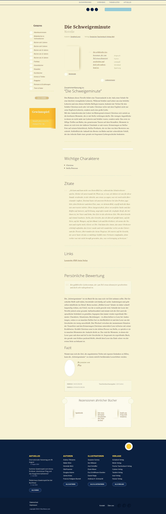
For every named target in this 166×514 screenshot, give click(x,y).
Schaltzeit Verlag (118, 460)
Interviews (101, 2)
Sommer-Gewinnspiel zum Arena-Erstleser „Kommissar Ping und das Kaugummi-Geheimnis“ (41, 471)
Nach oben (128, 446)
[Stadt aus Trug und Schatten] (114, 413)
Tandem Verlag (117, 472)
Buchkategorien (85, 2)
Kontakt (102, 505)
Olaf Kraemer (67, 469)
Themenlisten (114, 2)
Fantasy (36, 61)
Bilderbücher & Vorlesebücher (39, 37)
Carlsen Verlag (117, 469)
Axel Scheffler (92, 466)
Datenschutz (34, 502)
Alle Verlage (119, 484)
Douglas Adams (68, 472)
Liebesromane (110, 80)
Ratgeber (37, 80)
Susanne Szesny (93, 460)
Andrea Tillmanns (69, 460)
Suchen (129, 10)
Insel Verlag (116, 475)
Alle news (35, 490)
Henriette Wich (68, 466)
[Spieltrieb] (70, 413)
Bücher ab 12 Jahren (41, 54)
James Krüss (67, 475)
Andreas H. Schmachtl (95, 479)
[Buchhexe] (42, 11)
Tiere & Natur (38, 88)
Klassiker (37, 69)
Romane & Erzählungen (42, 84)
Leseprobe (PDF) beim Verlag (76, 260)
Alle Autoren (70, 484)
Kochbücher (38, 73)
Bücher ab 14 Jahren (41, 58)
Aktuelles (127, 2)
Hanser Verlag (117, 479)
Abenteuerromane (40, 32)
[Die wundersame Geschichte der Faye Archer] (92, 413)
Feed (87, 9)
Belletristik (72, 74)
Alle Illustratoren (97, 484)
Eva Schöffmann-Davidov (96, 472)
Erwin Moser (92, 469)
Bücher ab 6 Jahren (40, 42)
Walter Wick (67, 463)
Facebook (92, 9)
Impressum (33, 505)
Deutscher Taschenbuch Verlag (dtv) (102, 37)
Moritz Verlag (116, 463)
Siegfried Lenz (75, 37)
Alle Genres (41, 98)
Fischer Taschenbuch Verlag (122, 466)
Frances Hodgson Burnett (72, 479)
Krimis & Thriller (39, 77)
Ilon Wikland (92, 463)
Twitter (96, 9)
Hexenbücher (38, 65)
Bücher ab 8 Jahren (40, 46)
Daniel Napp (92, 475)
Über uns (111, 505)
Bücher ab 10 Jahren (41, 50)
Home (75, 2)
